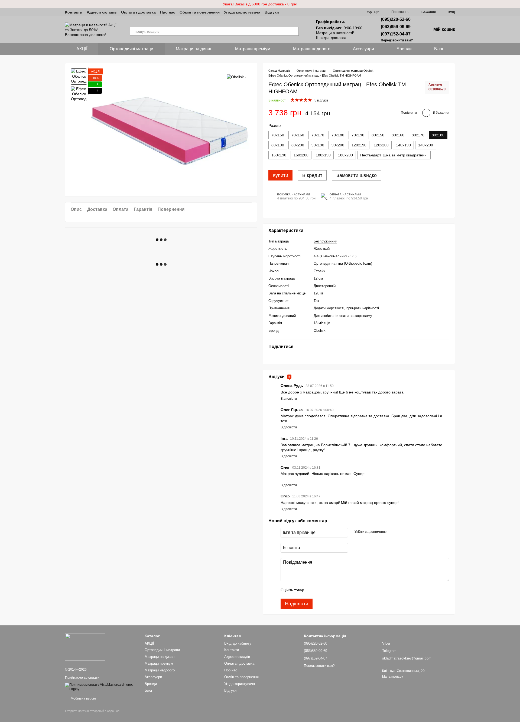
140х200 (425, 145)
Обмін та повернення (200, 12)
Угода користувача (242, 12)
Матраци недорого (311, 49)
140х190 (403, 145)
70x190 (358, 135)
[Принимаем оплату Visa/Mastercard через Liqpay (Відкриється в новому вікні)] (100, 687)
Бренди (404, 49)
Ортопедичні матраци (131, 49)
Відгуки (272, 12)
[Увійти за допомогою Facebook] (392, 532)
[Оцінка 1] (313, 590)
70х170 (317, 135)
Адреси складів (102, 12)
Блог (439, 49)
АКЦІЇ (81, 49)
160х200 (301, 155)
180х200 (345, 155)
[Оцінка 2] (321, 590)
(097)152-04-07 (396, 34)
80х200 (297, 145)
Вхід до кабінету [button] (237, 643)
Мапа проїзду (392, 676)
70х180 (338, 135)
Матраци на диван (194, 49)
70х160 (297, 135)
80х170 (418, 135)
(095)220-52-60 (396, 19)
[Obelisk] (236, 76)
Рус (376, 12)
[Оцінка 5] (347, 590)
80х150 (378, 135)
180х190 (323, 155)
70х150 (277, 135)
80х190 (277, 145)
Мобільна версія (83, 698)
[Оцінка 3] (330, 590)
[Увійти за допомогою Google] (401, 532)
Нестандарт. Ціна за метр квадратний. (394, 155)
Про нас (167, 12)
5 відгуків (321, 100)
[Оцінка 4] (339, 590)
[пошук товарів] (294, 31)
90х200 (338, 145)
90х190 (317, 145)
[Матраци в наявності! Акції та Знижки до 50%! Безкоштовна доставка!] (85, 647)
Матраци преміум (252, 49)
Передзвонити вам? (397, 40)
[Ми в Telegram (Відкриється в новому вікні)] (293, 12)
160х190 (278, 155)
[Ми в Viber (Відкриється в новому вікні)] (286, 12)
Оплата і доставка (138, 12)
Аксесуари (363, 49)
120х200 (381, 145)
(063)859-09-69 (396, 26)
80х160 (398, 135)
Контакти (73, 12)
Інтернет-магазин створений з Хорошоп (92, 711)
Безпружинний (325, 241)
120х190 (359, 145)
